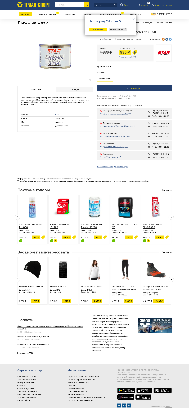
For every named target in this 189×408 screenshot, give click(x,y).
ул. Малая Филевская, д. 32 (115, 147)
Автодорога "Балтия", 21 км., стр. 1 (119, 126)
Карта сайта (23, 400)
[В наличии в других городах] (20, 240)
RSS (31, 353)
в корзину (136, 88)
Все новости (23, 353)
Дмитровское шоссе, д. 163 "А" (117, 114)
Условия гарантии (26, 397)
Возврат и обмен (25, 382)
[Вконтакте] (119, 405)
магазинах (103, 181)
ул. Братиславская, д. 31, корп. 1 (117, 136)
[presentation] (17, 217)
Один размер (105, 78)
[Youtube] (124, 405)
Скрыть (165, 190)
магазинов (68, 181)
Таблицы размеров (27, 391)
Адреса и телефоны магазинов (83, 376)
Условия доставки (26, 379)
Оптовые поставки (77, 391)
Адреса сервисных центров (82, 379)
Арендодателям (76, 394)
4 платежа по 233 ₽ (127, 56)
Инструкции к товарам (29, 394)
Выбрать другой (118, 29)
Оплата (21, 385)
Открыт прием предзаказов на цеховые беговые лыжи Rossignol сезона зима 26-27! (50, 327)
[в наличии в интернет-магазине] (55, 240)
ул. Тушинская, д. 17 (112, 157)
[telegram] (170, 39)
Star (57, 114)
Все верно (98, 29)
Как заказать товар (27, 376)
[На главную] (33, 4)
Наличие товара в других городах (112, 166)
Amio (168, 406)
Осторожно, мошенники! (80, 400)
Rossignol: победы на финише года (33, 344)
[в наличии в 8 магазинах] (51, 240)
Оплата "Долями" (26, 388)
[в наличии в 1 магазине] (144, 240)
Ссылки (71, 385)
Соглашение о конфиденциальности (86, 397)
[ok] (163, 39)
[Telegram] (129, 405)
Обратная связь (76, 388)
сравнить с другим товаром (129, 39)
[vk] (166, 39)
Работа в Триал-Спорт (79, 382)
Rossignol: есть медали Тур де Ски (33, 336)
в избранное (105, 39)
